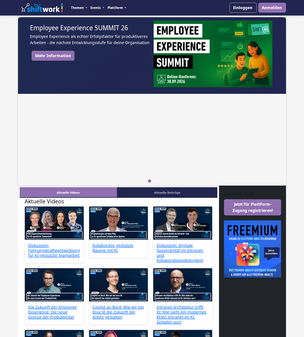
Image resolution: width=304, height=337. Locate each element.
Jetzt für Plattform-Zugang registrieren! (252, 207)
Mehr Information (53, 55)
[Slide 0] (149, 181)
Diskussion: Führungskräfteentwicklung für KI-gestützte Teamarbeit (54, 250)
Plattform (116, 7)
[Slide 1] (154, 181)
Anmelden (272, 7)
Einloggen (242, 7)
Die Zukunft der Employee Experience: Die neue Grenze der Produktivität (52, 312)
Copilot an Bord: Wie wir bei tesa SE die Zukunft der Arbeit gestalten (118, 312)
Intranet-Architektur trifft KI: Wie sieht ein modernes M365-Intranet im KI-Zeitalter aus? (181, 314)
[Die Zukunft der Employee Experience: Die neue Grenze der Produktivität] (54, 284)
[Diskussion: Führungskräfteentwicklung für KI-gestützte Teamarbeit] (54, 223)
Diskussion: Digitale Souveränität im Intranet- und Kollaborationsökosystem (180, 253)
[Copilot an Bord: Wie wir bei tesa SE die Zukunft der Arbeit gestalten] (118, 284)
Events (96, 7)
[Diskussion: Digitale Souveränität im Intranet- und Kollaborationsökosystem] (182, 223)
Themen (78, 7)
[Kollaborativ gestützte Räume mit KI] (118, 223)
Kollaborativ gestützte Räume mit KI (112, 248)
